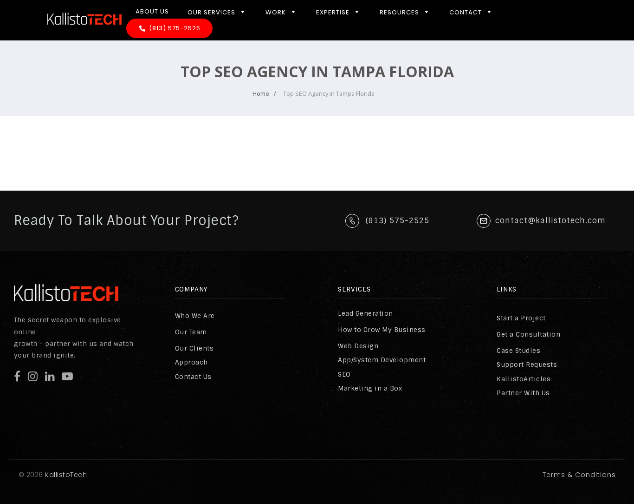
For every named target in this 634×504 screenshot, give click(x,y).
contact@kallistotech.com (550, 220)
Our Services (211, 12)
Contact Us (193, 376)
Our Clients (194, 348)
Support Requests (527, 364)
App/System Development (382, 360)
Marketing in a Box (370, 388)
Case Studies (518, 350)
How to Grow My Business (382, 329)
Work (275, 12)
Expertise (332, 12)
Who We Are (195, 316)
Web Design (358, 346)
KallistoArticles (523, 379)
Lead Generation (365, 313)
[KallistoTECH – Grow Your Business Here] (84, 32)
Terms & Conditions (579, 474)
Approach (191, 362)
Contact (465, 12)
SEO (344, 374)
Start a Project (521, 318)
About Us (152, 11)
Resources (399, 12)
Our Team (191, 332)
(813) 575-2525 (175, 28)
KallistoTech (65, 474)
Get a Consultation (528, 334)
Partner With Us (523, 393)
